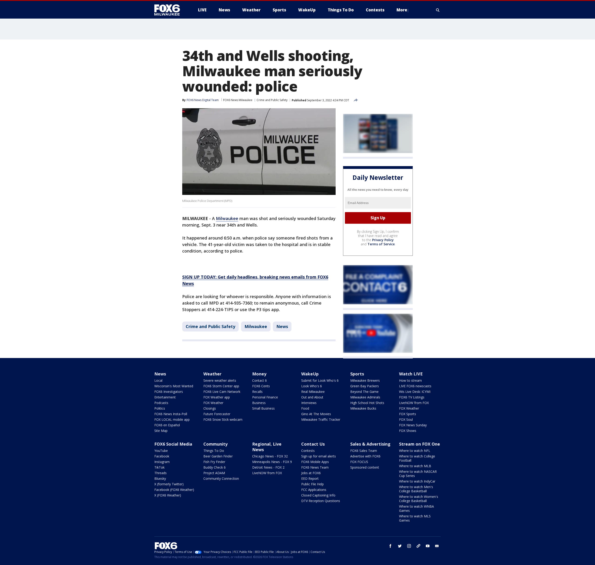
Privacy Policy (383, 240)
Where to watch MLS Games (415, 518)
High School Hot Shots (367, 403)
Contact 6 (259, 380)
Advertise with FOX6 (365, 456)
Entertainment (165, 397)
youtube (427, 546)
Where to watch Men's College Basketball (416, 489)
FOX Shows (407, 430)
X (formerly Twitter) (169, 484)
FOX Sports (407, 414)
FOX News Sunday (413, 425)
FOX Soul (406, 419)
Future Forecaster (216, 414)
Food (305, 408)
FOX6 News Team (315, 467)
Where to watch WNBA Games (416, 508)
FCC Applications (313, 489)
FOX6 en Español (167, 425)
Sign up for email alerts (318, 456)
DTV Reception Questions (320, 501)
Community (215, 444)
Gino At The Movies (316, 414)
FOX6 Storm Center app (221, 386)
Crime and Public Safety (272, 100)
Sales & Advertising (370, 444)
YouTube (161, 450)
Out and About (312, 397)
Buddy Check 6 (214, 467)
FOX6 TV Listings (411, 397)
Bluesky (160, 478)
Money (259, 374)
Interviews (309, 403)
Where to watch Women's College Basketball (418, 498)
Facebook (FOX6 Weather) (174, 489)
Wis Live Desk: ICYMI (414, 391)
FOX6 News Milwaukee (237, 100)
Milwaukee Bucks (363, 408)
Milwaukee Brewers (365, 380)
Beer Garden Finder (218, 456)
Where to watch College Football (417, 458)
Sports (357, 374)
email (437, 546)
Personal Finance (265, 397)
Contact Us (313, 444)
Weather (212, 374)
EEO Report (310, 478)
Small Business (263, 408)
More (402, 10)
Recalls (257, 391)
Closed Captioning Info (318, 495)
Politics (159, 408)
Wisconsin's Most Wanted (173, 386)
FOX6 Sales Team (363, 450)
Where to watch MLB (415, 466)
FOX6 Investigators (168, 391)
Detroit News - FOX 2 (268, 467)
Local (158, 380)
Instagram (162, 462)
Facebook (161, 456)
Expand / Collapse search (438, 10)
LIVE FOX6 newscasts (415, 386)
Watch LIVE (411, 374)
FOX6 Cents (261, 386)
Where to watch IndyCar (417, 481)
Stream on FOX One (419, 444)
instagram (409, 546)
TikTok (159, 467)
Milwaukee (227, 218)
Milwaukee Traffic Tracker (320, 419)
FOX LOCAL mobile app (172, 419)
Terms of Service (381, 244)
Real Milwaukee (313, 391)
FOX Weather (213, 403)
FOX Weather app (216, 397)
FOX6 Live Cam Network (221, 391)
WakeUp (310, 374)
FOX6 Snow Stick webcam (222, 419)
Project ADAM (214, 473)
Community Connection (221, 478)
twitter (399, 546)
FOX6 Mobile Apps (315, 462)
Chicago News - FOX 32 (270, 456)
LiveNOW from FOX (414, 403)
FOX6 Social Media (173, 444)
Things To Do (213, 450)
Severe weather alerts (219, 380)
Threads (160, 473)
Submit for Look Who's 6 (320, 380)
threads (418, 546)
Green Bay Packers (364, 386)
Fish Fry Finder (214, 462)
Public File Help (312, 484)
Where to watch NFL (414, 450)
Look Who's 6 (311, 386)
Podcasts (161, 403)
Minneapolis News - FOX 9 (272, 462)
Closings (209, 408)
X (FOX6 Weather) (167, 495)
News (282, 326)
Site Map (161, 430)
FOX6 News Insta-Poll (170, 414)
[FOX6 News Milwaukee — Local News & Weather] (169, 10)
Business (259, 403)
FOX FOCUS (359, 462)
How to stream (410, 380)
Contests (308, 450)
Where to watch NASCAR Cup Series (418, 473)
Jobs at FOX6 (311, 473)
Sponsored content (364, 467)
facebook (390, 546)
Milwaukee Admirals (365, 397)
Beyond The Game (364, 391)
